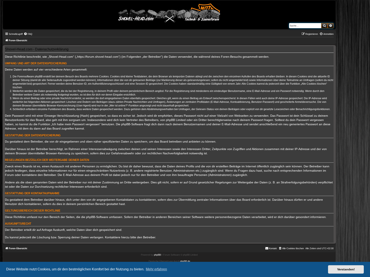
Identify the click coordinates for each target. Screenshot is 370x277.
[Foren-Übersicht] (169, 12)
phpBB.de (185, 261)
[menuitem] (28, 34)
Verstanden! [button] (346, 269)
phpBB (157, 254)
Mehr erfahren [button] (156, 269)
